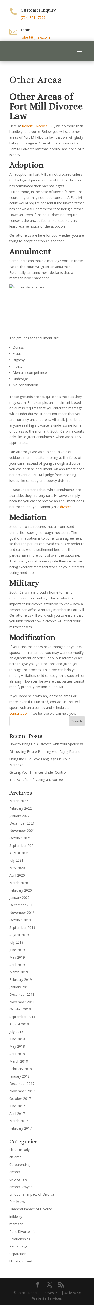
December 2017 (21, 1083)
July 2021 (16, 860)
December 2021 (21, 823)
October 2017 (20, 1098)
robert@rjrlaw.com (35, 37)
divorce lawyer (20, 1186)
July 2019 (16, 942)
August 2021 (19, 853)
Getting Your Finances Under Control (38, 772)
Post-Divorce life (22, 1231)
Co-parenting (19, 1164)
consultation (19, 713)
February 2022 (20, 808)
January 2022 (19, 816)
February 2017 (20, 1128)
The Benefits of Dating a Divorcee (36, 779)
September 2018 (22, 1016)
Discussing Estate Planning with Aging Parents (45, 751)
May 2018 (17, 1046)
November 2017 (22, 1091)
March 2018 (18, 1061)
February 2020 (20, 890)
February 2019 (20, 979)
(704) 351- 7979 (33, 17)
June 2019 (17, 949)
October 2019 (20, 920)
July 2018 (16, 1031)
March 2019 (18, 972)
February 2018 (20, 1069)
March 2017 (18, 1120)
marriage (16, 1224)
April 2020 (17, 875)
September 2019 (22, 927)
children (15, 1157)
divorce (15, 1171)
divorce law (18, 1179)
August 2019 (19, 934)
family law (17, 1201)
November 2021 (22, 830)
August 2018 (19, 1024)
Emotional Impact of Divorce (31, 1194)
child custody (19, 1149)
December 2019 (21, 905)
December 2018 (21, 994)
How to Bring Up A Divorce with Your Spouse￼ (46, 744)
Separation (17, 1253)
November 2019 (22, 912)
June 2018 (17, 1039)
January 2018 (19, 1076)
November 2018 (22, 1002)
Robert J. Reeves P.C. (38, 126)
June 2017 (17, 1106)
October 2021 (20, 838)
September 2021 (22, 845)
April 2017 (17, 1113)
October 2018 (20, 1009)
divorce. (66, 507)
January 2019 (19, 987)
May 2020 (17, 867)
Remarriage (18, 1246)
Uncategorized (20, 1261)
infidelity (15, 1216)
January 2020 (19, 897)
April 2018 (17, 1054)
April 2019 (17, 964)
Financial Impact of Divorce (30, 1209)
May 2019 (17, 957)
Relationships (19, 1239)
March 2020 (18, 882)
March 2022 (18, 801)
